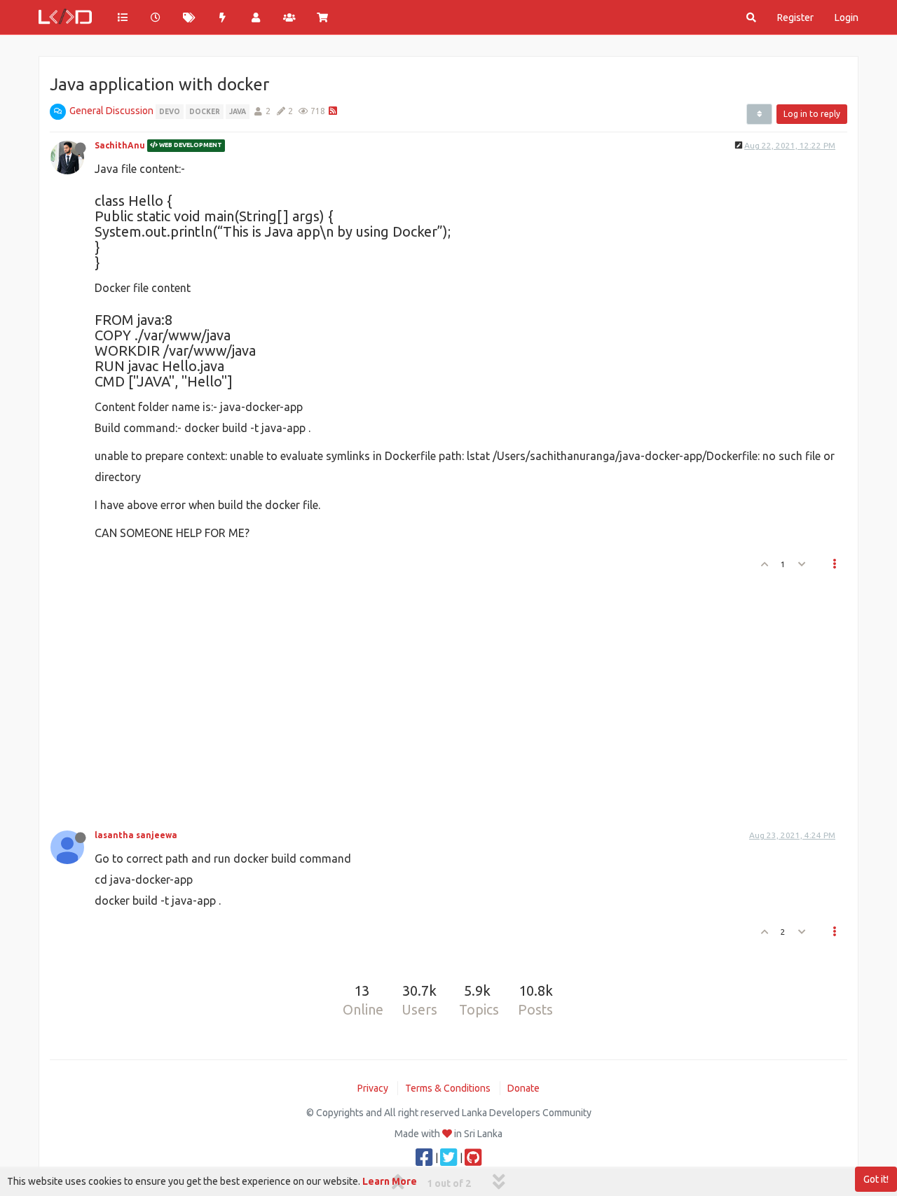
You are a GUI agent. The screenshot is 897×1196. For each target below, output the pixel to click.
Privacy (372, 1088)
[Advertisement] (440, 696)
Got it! (876, 1179)
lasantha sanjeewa (136, 835)
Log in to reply (811, 113)
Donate (523, 1088)
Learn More (389, 1181)
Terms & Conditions (448, 1088)
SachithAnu (120, 145)
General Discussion (111, 110)
